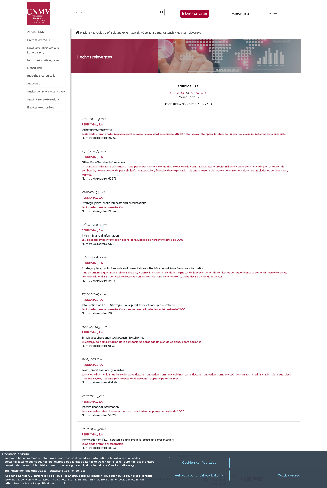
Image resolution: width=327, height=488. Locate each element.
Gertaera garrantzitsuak (158, 32)
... (174, 92)
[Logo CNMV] (38, 13)
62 (182, 92)
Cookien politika (75, 470)
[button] (47, 32)
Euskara (272, 13)
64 (192, 92)
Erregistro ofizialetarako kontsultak (116, 32)
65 (197, 92)
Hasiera (85, 32)
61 (178, 92)
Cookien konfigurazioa (199, 462)
